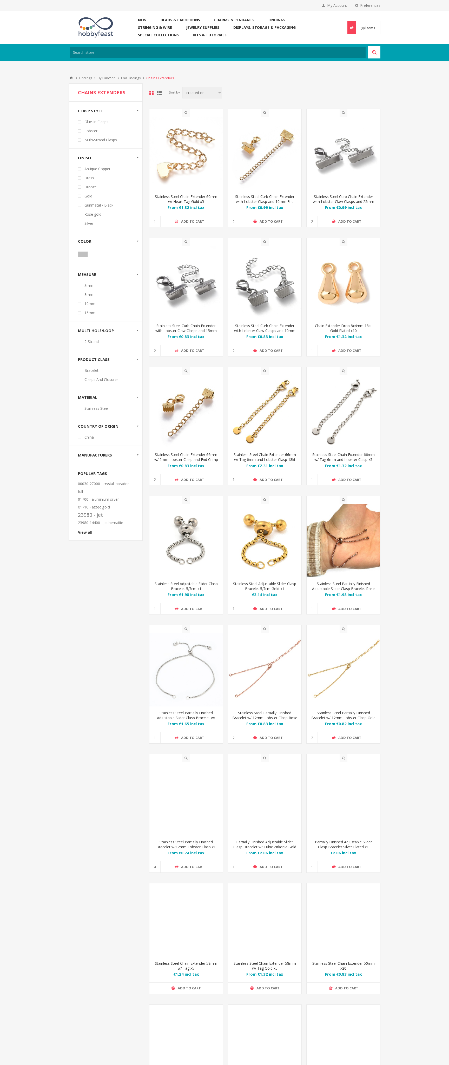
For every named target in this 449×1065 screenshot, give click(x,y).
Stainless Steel (96, 408)
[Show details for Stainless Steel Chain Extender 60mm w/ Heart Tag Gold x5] (186, 153)
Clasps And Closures (101, 379)
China (89, 437)
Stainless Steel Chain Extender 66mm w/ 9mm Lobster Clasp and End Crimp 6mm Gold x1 (186, 459)
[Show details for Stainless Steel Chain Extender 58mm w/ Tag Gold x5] (265, 928)
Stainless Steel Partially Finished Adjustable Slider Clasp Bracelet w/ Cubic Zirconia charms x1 (186, 717)
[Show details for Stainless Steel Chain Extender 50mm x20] (343, 928)
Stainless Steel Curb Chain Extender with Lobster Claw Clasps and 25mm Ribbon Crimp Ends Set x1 (343, 201)
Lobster (90, 130)
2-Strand (91, 341)
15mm (89, 312)
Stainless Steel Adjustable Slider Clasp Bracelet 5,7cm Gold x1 (264, 586)
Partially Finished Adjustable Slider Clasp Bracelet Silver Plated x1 (343, 844)
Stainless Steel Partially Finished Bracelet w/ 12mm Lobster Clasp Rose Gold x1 (264, 717)
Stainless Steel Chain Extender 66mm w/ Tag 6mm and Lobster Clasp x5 (343, 457)
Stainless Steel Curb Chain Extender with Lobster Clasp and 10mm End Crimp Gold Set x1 (264, 201)
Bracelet (91, 370)
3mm (88, 285)
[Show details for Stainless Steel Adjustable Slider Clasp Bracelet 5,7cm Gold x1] (265, 540)
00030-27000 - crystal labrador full (103, 487)
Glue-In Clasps (96, 121)
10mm (89, 303)
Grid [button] (151, 93)
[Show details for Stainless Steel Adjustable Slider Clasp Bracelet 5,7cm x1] (186, 540)
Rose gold (92, 214)
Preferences (370, 5)
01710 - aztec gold (94, 507)
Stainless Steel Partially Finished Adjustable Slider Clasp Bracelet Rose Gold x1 (343, 588)
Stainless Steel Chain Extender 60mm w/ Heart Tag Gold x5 (186, 199)
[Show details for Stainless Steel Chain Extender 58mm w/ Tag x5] (186, 928)
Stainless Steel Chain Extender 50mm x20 (343, 973)
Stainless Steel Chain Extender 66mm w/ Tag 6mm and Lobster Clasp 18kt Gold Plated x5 (265, 459)
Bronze (90, 186)
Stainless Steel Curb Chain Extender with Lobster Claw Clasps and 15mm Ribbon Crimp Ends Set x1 (186, 330)
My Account (337, 5)
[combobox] (218, 52)
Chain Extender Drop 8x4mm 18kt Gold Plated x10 (343, 328)
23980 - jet (90, 514)
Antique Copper (97, 168)
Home (71, 78)
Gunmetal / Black (98, 205)
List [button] (159, 93)
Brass (89, 177)
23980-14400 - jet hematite (100, 522)
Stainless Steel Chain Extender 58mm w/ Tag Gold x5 (265, 973)
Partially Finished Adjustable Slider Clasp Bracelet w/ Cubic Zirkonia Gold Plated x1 (264, 846)
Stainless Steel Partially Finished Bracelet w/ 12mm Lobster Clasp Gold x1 (343, 717)
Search (374, 52)
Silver (88, 223)
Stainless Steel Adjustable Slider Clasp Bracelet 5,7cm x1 (186, 586)
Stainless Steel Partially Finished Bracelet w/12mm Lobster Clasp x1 (186, 844)
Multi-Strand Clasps (100, 139)
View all (85, 532)
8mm (88, 294)
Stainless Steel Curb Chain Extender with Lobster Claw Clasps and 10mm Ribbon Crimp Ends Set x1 (264, 330)
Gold (88, 196)
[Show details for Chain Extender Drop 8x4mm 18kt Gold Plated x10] (343, 282)
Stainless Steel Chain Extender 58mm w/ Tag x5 (186, 973)
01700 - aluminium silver (98, 499)
